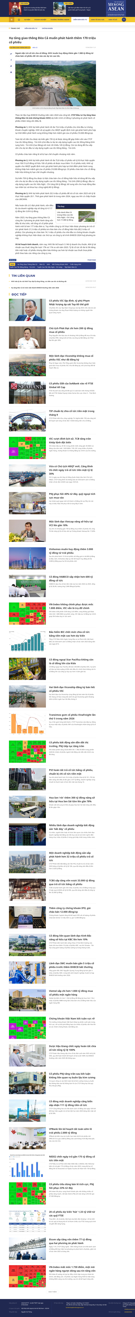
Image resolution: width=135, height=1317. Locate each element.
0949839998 (128, 1312)
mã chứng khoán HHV (60, 264)
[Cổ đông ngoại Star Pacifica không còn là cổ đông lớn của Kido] (27, 669)
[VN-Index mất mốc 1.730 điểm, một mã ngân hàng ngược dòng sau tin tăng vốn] (27, 1276)
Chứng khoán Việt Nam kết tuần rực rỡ (72, 1018)
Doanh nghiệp (40, 19)
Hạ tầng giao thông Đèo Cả (20, 47)
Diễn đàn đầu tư (80, 19)
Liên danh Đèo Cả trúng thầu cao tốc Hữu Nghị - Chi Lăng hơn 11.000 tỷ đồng (65, 216)
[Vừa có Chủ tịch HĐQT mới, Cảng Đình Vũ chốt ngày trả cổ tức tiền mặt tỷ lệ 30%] (27, 475)
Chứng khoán (47, 28)
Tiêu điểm (24, 3)
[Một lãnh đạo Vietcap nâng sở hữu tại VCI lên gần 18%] (27, 531)
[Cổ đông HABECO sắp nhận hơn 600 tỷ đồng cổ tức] (27, 586)
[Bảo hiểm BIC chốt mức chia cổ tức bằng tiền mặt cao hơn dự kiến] (27, 641)
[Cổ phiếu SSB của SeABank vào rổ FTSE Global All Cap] (27, 393)
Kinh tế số (113, 19)
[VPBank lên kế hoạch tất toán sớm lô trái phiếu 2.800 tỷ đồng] (27, 1138)
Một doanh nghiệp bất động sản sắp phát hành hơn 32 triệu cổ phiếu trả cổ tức (71, 856)
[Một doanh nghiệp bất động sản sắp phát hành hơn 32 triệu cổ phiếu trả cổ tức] (27, 862)
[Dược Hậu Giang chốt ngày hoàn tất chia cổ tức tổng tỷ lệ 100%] (27, 1055)
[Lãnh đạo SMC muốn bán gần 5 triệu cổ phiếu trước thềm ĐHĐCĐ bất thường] (27, 972)
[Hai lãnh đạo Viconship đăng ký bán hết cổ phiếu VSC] (27, 696)
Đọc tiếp (19, 294)
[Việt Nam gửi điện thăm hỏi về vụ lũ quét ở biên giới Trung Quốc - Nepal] (59, 8)
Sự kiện (27, 19)
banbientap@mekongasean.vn (75, 1307)
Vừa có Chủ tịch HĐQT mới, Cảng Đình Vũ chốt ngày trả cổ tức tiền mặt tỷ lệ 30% (71, 470)
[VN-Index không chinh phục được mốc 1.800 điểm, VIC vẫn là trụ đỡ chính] (27, 613)
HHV (48, 264)
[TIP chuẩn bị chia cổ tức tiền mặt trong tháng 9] (27, 420)
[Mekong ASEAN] (116, 8)
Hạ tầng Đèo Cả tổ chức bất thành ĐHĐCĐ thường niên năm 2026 (35, 288)
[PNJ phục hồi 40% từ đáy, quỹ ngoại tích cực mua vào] (27, 503)
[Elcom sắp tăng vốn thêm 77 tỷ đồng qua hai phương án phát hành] (27, 1249)
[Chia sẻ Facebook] (11, 60)
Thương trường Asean (60, 19)
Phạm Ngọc (92, 260)
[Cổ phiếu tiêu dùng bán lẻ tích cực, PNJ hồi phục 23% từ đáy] (27, 1193)
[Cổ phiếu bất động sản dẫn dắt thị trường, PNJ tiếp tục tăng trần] (27, 752)
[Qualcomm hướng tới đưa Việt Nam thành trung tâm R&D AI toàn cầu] (15, 8)
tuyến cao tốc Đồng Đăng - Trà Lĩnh (22, 267)
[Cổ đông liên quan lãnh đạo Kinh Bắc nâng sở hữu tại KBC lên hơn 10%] (27, 945)
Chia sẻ (13, 260)
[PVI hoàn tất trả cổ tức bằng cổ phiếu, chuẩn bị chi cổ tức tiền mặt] (27, 779)
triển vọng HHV (75, 264)
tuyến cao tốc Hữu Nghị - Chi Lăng (49, 267)
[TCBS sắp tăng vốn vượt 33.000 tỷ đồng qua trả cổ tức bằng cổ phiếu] (27, 890)
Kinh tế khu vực (97, 19)
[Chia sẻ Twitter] (11, 66)
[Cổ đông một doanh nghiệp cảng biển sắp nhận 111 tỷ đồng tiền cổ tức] (27, 1110)
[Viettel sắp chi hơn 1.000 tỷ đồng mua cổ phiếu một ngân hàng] (27, 1000)
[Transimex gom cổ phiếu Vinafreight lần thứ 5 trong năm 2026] (27, 724)
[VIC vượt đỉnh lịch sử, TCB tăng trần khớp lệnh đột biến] (27, 448)
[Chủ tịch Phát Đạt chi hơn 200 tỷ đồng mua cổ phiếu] (27, 337)
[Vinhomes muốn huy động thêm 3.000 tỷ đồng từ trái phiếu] (27, 558)
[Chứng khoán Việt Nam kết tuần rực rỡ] (27, 1028)
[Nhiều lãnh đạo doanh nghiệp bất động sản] (27, 834)
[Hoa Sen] (27, 807)
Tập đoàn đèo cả (71, 267)
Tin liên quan (23, 275)
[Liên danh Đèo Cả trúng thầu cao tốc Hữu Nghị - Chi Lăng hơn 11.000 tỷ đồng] (86, 216)
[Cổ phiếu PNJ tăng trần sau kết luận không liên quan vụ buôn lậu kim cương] (27, 1083)
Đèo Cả (35, 47)
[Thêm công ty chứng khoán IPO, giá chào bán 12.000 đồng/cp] (27, 917)
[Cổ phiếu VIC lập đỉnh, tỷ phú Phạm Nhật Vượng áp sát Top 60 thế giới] (27, 310)
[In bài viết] (11, 72)
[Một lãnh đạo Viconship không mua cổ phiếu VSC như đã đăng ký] (27, 365)
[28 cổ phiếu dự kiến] (27, 1221)
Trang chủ (15, 28)
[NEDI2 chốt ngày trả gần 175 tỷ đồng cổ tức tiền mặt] (27, 1166)
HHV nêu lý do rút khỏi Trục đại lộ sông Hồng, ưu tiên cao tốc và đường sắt (38, 281)
